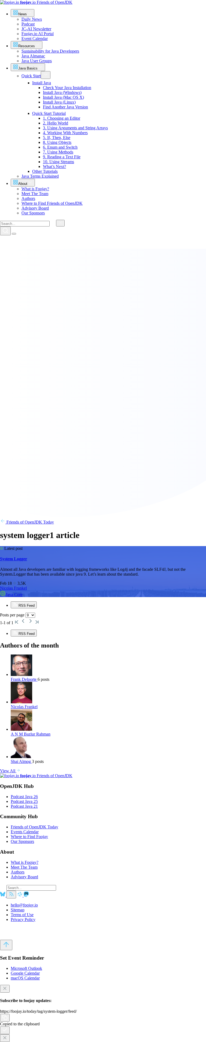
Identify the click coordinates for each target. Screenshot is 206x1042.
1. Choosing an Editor (61, 118)
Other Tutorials (45, 171)
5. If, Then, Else (56, 137)
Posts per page (12, 615)
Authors (17, 872)
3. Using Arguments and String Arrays (75, 128)
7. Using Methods (58, 152)
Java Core (14, 594)
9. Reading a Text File (61, 157)
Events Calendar (25, 831)
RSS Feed (26, 606)
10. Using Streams (58, 161)
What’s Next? (54, 166)
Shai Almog (21, 761)
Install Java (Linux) (59, 102)
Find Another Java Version (65, 107)
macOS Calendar (25, 978)
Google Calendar (25, 973)
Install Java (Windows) (62, 92)
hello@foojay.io (24, 905)
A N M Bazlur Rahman (30, 734)
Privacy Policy (23, 919)
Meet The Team (24, 867)
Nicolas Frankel (13, 588)
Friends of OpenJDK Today (29, 522)
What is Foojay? (24, 862)
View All (8, 771)
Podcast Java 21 (24, 806)
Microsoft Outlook (26, 968)
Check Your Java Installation (67, 87)
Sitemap (17, 910)
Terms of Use (22, 914)
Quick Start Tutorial (49, 113)
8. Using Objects (57, 142)
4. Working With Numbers (65, 132)
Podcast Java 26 (24, 796)
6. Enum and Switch (60, 147)
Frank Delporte (24, 679)
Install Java (41, 83)
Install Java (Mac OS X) (63, 97)
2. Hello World (55, 123)
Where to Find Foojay (29, 836)
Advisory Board (24, 877)
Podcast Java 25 (24, 801)
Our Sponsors (22, 841)
